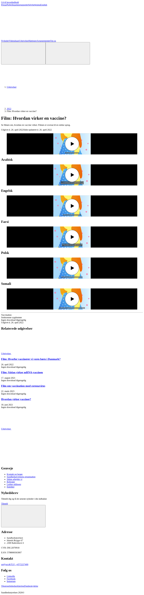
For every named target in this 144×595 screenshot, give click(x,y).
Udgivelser (24, 41)
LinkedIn (11, 576)
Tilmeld (4, 503)
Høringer (33, 41)
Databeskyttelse (31, 586)
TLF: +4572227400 (19, 564)
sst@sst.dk (6, 564)
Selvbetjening (34, 5)
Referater (11, 482)
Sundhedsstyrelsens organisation (21, 477)
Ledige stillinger (14, 484)
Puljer (9, 5)
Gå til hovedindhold (10, 2)
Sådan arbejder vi (14, 479)
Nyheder (5, 41)
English (43, 5)
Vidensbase (14, 41)
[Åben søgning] (23, 53)
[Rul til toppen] (23, 516)
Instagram (11, 581)
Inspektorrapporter (20, 5)
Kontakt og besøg (14, 474)
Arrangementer (43, 41)
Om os (53, 41)
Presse (4, 5)
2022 (9, 108)
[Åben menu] (68, 53)
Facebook (11, 579)
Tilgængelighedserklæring (12, 586)
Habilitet (10, 487)
